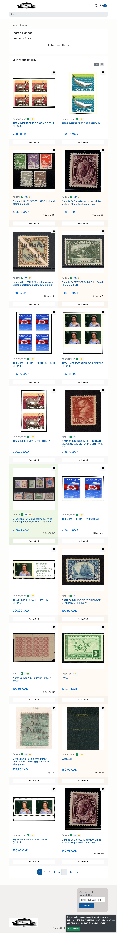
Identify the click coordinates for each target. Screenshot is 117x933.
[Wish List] (53, 72)
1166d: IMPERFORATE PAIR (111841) (81, 519)
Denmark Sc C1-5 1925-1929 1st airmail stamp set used (34, 202)
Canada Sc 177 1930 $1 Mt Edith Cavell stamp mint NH (82, 283)
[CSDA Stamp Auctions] (26, 5)
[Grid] (96, 64)
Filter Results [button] (57, 45)
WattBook (67, 758)
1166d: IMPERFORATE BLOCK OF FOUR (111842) (34, 364)
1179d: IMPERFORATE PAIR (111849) (81, 123)
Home (14, 25)
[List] (102, 64)
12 (26, 674)
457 (27, 197)
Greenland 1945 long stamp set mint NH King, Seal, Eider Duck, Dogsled (32, 520)
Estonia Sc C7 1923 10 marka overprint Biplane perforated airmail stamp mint (33, 283)
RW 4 (65, 678)
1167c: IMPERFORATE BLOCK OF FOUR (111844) (82, 364)
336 (71, 872)
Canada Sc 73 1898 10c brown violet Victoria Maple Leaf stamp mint (81, 202)
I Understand (73, 929)
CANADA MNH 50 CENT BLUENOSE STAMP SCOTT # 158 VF (81, 601)
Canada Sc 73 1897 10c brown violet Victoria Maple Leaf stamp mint (81, 841)
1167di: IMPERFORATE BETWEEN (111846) (30, 601)
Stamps (23, 25)
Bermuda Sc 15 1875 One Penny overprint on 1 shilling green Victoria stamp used (32, 761)
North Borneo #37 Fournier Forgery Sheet (32, 679)
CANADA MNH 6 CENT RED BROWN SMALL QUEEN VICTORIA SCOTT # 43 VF (82, 444)
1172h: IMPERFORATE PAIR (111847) (32, 440)
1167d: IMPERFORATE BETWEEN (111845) (30, 841)
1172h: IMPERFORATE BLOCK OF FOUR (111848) (34, 124)
